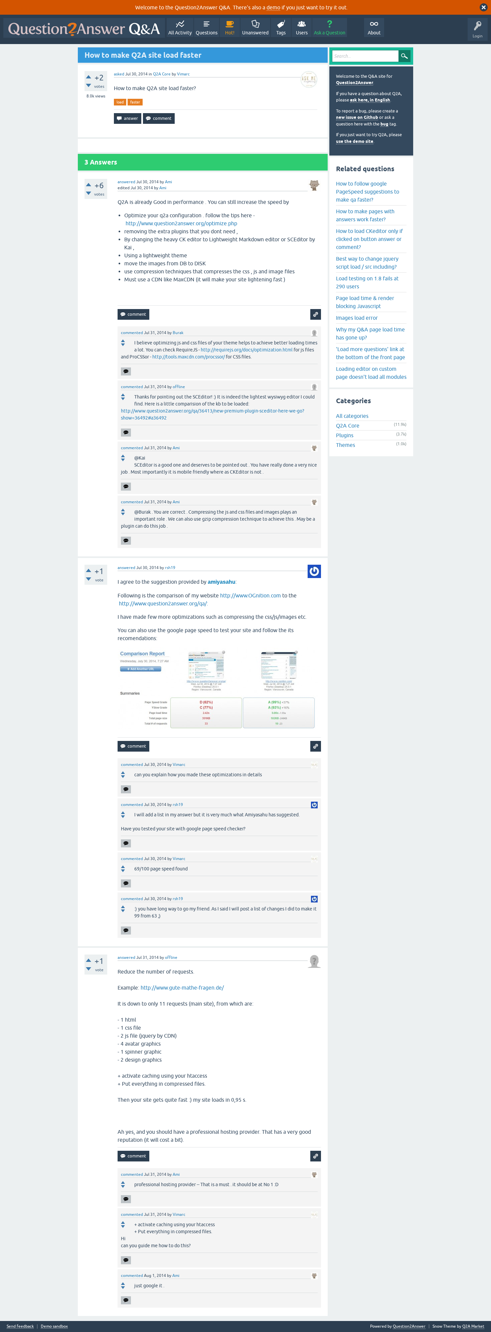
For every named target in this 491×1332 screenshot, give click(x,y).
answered (126, 182)
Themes (345, 445)
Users (302, 32)
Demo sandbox (54, 1326)
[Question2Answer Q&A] (84, 28)
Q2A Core (162, 74)
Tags (281, 32)
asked (119, 74)
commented (132, 332)
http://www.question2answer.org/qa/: (163, 603)
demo (273, 7)
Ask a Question (329, 32)
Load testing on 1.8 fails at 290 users (367, 282)
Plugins (344, 435)
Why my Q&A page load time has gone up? (370, 333)
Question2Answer (354, 82)
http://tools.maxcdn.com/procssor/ (188, 356)
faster (135, 102)
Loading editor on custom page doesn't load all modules (371, 373)
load (120, 102)
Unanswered (255, 32)
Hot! (229, 32)
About (374, 32)
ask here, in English (370, 99)
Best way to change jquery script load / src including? (367, 263)
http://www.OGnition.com (250, 595)
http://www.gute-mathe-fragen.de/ (182, 988)
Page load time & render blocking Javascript (365, 302)
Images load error (357, 318)
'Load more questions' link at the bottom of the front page (370, 353)
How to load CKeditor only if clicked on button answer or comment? (369, 239)
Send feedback (20, 1326)
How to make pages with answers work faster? (365, 215)
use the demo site (354, 141)
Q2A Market (473, 1326)
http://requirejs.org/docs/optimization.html (247, 349)
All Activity (180, 32)
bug (384, 123)
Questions (206, 32)
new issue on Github (357, 117)
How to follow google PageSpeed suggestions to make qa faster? (367, 192)
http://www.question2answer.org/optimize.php (182, 223)
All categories (352, 416)
